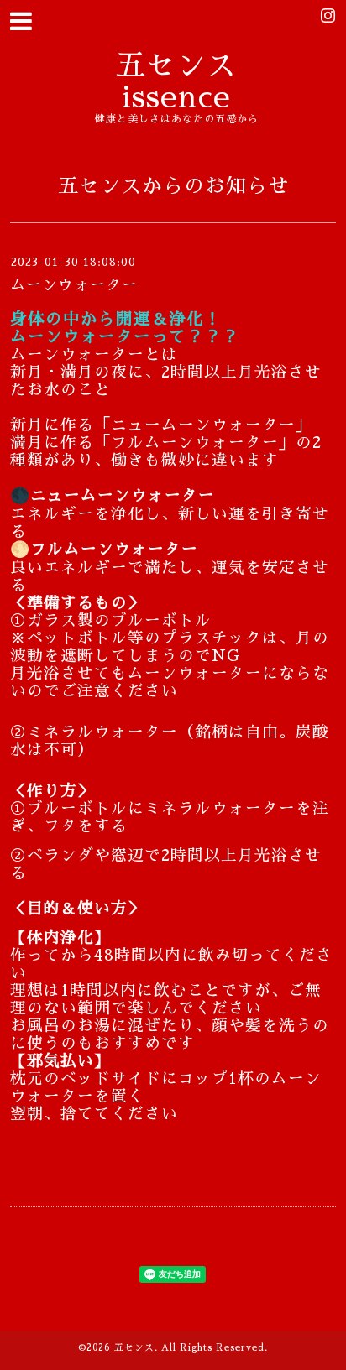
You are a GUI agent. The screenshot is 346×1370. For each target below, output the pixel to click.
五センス (134, 1347)
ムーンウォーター (74, 285)
